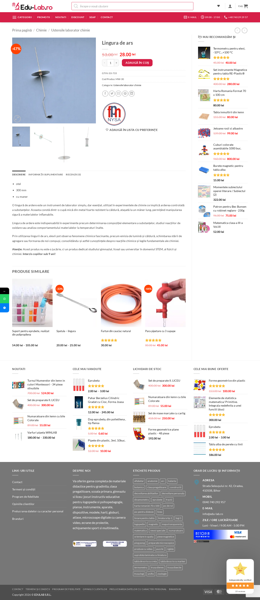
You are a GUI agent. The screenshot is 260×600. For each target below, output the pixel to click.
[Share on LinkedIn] (132, 94)
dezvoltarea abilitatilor (146, 493)
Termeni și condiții (23, 489)
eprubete (157, 499)
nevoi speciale (157, 530)
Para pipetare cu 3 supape (160, 331)
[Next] (89, 80)
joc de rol (168, 505)
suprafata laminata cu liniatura (150, 555)
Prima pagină (22, 30)
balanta (172, 481)
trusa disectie (174, 567)
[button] (230, 6)
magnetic (153, 524)
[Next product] (237, 30)
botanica (139, 487)
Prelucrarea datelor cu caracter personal (37, 511)
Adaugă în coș (137, 62)
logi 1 (178, 518)
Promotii (43, 17)
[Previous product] (244, 30)
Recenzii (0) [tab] (73, 174)
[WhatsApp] (4, 298)
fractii (169, 499)
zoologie (162, 573)
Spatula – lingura (66, 331)
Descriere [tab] (19, 174)
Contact (107, 17)
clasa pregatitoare (156, 487)
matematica (140, 530)
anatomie (152, 481)
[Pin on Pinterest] (125, 94)
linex (159, 511)
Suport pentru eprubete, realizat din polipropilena (30, 332)
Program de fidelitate (25, 496)
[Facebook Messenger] (4, 307)
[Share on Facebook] (105, 94)
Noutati (60, 17)
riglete (170, 549)
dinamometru (141, 499)
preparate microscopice (161, 543)
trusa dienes (157, 567)
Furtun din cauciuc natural (116, 331)
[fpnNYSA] (114, 114)
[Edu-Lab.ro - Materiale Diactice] (32, 6)
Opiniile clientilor (23, 504)
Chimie (41, 30)
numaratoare (176, 530)
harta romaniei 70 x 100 (146, 505)
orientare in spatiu (144, 536)
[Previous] (19, 80)
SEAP (92, 17)
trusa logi (139, 573)
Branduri (18, 518)
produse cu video (143, 549)
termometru (140, 567)
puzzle (159, 549)
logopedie (139, 524)
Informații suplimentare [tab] (45, 174)
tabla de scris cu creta (145, 561)
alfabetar (139, 481)
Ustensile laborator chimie (70, 30)
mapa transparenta (172, 524)
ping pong (139, 543)
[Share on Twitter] (112, 94)
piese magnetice (165, 536)
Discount (77, 17)
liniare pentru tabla (144, 518)
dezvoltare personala (173, 493)
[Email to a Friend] (118, 94)
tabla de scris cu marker (172, 561)
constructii (175, 487)
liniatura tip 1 (165, 518)
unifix (151, 573)
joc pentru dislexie (144, 511)
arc (163, 481)
